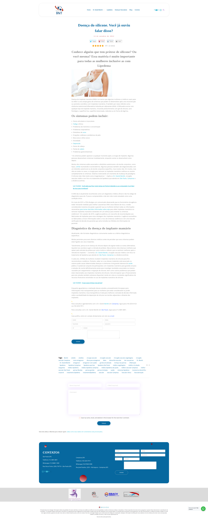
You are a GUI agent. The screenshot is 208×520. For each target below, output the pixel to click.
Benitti (106, 304)
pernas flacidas (77, 370)
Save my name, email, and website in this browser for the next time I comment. (105, 418)
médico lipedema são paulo (109, 368)
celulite (73, 358)
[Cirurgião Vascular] (59, 10)
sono (84, 132)
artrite (78, 167)
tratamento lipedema (73, 372)
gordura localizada (105, 363)
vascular (101, 372)
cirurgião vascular (105, 358)
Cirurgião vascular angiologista (123, 358)
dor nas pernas (129, 360)
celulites (81, 358)
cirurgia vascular (92, 358)
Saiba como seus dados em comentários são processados (84, 432)
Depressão (76, 143)
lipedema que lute (89, 365)
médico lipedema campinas (90, 368)
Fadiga (75, 124)
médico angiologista (119, 365)
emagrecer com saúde (90, 363)
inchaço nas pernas (120, 363)
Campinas (115, 304)
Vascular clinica (126, 372)
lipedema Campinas (74, 365)
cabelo (82, 149)
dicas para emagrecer (93, 360)
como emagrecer (78, 360)
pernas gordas (89, 370)
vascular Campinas (113, 372)
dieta (104, 360)
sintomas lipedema (123, 370)
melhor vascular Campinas (129, 368)
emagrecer (76, 363)
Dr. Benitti (140, 360)
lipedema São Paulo (104, 365)
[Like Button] (147, 365)
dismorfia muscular (115, 360)
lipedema (62, 365)
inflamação (132, 363)
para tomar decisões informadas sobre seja (95, 209)
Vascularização (138, 372)
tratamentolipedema (89, 372)
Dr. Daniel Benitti (65, 363)
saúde (130, 263)
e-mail (112, 316)
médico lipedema (73, 368)
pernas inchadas (103, 370)
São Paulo (104, 310)
